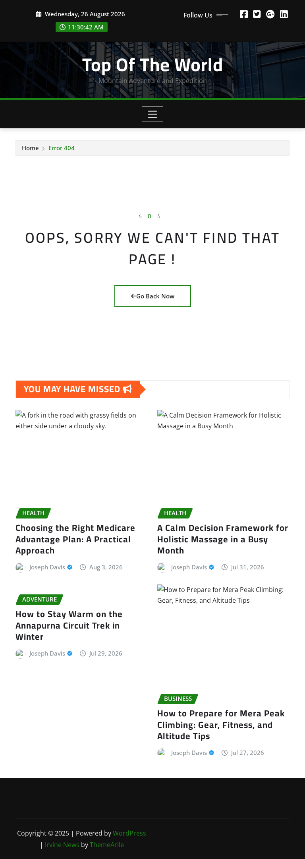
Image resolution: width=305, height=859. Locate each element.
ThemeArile (107, 844)
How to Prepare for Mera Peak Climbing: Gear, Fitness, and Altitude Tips (221, 724)
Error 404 (61, 148)
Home (30, 148)
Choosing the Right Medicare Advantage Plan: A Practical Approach (75, 539)
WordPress (129, 833)
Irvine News (62, 844)
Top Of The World (152, 64)
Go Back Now (155, 296)
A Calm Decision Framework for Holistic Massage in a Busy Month (222, 539)
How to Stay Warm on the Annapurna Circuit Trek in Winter (69, 625)
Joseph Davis (47, 567)
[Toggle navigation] (153, 114)
